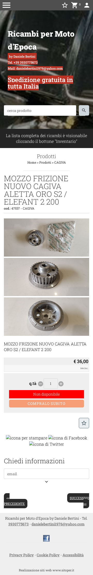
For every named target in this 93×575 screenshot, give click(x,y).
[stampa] (26, 437)
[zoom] (46, 255)
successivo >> (79, 501)
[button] (6, 5)
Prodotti (45, 162)
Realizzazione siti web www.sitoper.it (46, 570)
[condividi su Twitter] (46, 443)
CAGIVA (60, 162)
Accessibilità (73, 554)
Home (31, 162)
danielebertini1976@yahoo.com (58, 523)
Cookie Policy (48, 554)
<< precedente (14, 501)
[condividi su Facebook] (67, 437)
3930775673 (18, 523)
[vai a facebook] (46, 538)
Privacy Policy (21, 554)
